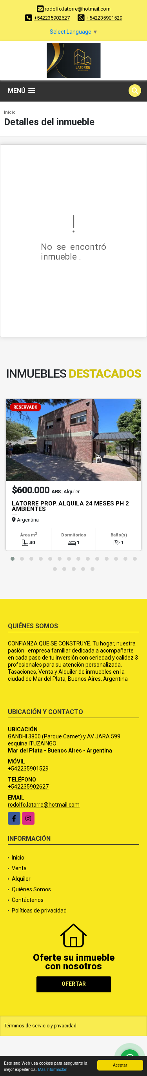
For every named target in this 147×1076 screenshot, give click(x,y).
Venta (19, 868)
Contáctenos (28, 900)
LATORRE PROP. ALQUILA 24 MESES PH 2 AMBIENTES (70, 506)
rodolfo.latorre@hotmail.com (44, 805)
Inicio (10, 112)
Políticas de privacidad (39, 910)
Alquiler (21, 879)
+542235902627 (52, 18)
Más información (52, 1069)
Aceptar (120, 1065)
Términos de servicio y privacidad (40, 1026)
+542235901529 (104, 18)
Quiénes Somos (31, 889)
